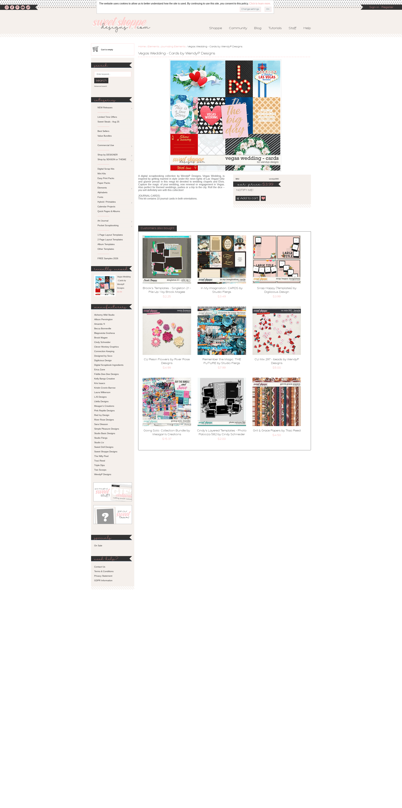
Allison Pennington (103, 319)
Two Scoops (100, 470)
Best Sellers (103, 131)
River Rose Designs (104, 419)
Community (238, 28)
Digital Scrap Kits (106, 169)
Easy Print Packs (106, 178)
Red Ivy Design (101, 415)
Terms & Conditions (104, 571)
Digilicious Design (103, 360)
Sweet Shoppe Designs (105, 451)
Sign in (374, 7)
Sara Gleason (101, 424)
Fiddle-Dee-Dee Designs (106, 374)
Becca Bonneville (102, 328)
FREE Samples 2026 (108, 258)
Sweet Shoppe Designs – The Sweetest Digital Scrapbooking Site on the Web (124, 24)
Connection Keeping (104, 351)
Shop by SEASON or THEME (112, 159)
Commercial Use (106, 145)
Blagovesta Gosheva (104, 333)
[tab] (157, 229)
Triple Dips (99, 465)
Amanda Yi (99, 324)
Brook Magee (101, 337)
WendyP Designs (102, 474)
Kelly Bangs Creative (104, 378)
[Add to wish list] (263, 198)
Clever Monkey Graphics (106, 346)
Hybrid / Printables (107, 202)
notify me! (242, 190)
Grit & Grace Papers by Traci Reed (277, 431)
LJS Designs (100, 397)
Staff (292, 28)
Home (142, 47)
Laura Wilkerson (102, 392)
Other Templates (106, 249)
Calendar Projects (106, 206)
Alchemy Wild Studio (104, 315)
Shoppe (215, 28)
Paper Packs (104, 183)
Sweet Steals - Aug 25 (108, 121)
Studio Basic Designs (104, 433)
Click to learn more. (260, 3)
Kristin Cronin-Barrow (104, 387)
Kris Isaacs (99, 383)
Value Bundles (105, 136)
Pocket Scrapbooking (108, 225)
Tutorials (275, 28)
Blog (257, 28)
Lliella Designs (101, 401)
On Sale (98, 545)
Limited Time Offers (107, 117)
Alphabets (102, 192)
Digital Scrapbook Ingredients (108, 365)
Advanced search (100, 86)
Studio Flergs (100, 438)
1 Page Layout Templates (110, 235)
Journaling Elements (173, 47)
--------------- (103, 112)
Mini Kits (102, 173)
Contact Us (99, 566)
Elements (153, 47)
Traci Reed (99, 460)
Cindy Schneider (102, 342)
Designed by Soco (103, 356)
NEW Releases (105, 107)
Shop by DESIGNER (108, 154)
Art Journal (103, 220)
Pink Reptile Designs (104, 410)
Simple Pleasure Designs (106, 428)
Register (387, 7)
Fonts (100, 197)
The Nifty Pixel (101, 456)
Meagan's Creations (104, 406)
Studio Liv (99, 442)
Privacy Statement (103, 576)
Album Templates (106, 244)
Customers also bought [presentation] (157, 228)
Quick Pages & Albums (109, 211)
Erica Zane (99, 369)
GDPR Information (103, 580)
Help (307, 28)
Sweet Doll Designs (103, 447)
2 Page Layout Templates (110, 239)
